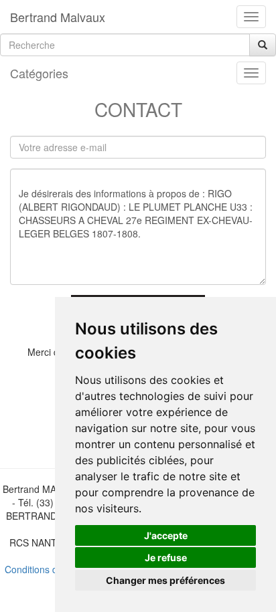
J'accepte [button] (166, 535)
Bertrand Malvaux (57, 16)
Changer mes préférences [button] (165, 580)
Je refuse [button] (166, 557)
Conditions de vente (47, 569)
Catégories (39, 73)
